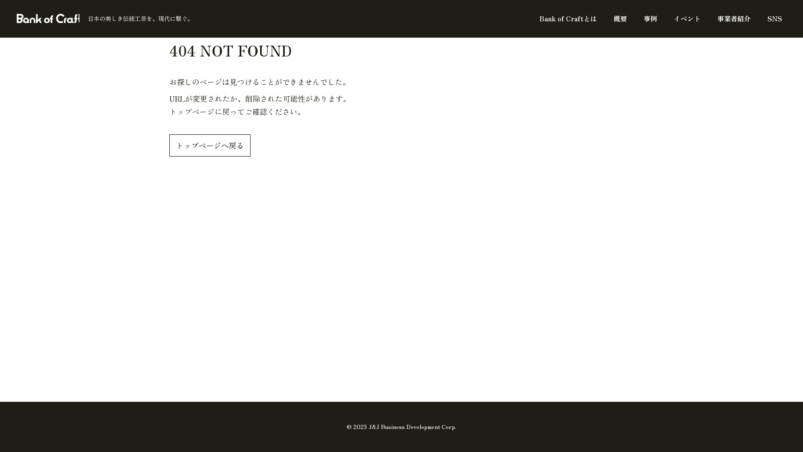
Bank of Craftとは (568, 18)
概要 (620, 18)
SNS (774, 18)
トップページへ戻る (210, 145)
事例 (650, 18)
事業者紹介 (734, 18)
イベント (687, 18)
